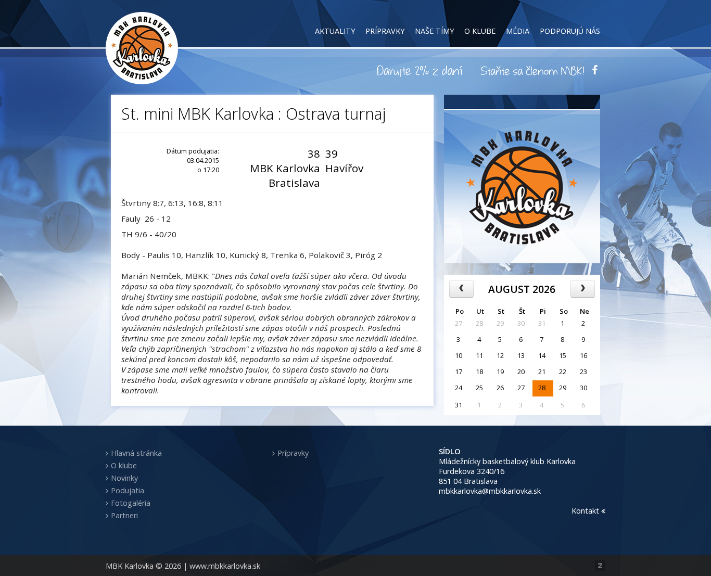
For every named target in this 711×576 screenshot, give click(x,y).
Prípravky (384, 31)
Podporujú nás (570, 31)
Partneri (124, 515)
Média (517, 31)
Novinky (124, 478)
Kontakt (586, 511)
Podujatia (127, 490)
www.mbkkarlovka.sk (224, 566)
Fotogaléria (130, 503)
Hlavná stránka (136, 453)
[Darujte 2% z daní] (421, 70)
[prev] (461, 289)
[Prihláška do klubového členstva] (532, 70)
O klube (480, 31)
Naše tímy (434, 31)
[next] (582, 289)
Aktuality (335, 31)
